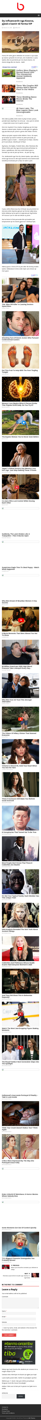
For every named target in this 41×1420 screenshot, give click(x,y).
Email (4, 1317)
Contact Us (5, 1407)
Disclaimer (5, 1409)
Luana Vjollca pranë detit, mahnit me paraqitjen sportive (19, 1378)
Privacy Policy (6, 1411)
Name (4, 1311)
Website (4, 1322)
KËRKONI (5, 1393)
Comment (5, 1297)
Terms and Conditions (8, 1413)
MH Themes (32, 1418)
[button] (38, 15)
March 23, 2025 (8, 27)
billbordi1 (17, 27)
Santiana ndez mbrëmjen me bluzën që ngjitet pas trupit (19, 1374)
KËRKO (20, 1396)
